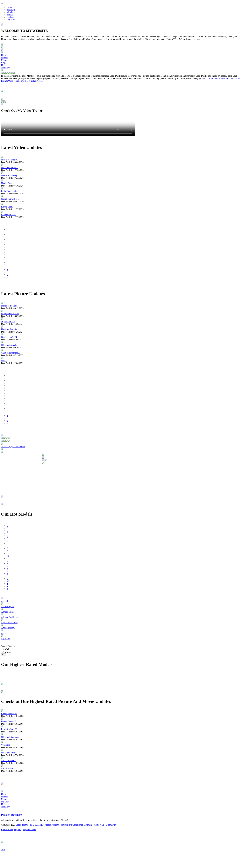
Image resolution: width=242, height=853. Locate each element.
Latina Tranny (22, 825)
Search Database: (8, 646)
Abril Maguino (7, 606)
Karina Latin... (7, 207)
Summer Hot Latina (10, 313)
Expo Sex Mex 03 (9, 729)
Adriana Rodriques (9, 617)
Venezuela (5, 745)
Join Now (11, 19)
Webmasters (111, 825)
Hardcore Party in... (9, 329)
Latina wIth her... (8, 214)
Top (3, 849)
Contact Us (99, 825)
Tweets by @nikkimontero (13, 446)
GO (3, 655)
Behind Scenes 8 (8, 721)
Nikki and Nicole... (9, 167)
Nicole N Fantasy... (9, 160)
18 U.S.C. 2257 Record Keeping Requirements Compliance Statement (61, 825)
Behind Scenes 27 (9, 713)
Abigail (4, 601)
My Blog (11, 9)
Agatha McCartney (9, 622)
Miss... (4, 360)
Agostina (5, 633)
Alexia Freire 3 (7, 768)
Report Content (29, 829)
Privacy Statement (11, 814)
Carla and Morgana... (10, 353)
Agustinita (5, 638)
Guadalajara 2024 (9, 337)
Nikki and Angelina (9, 345)
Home (9, 7)
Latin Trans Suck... (9, 191)
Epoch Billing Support (11, 829)
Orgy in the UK (8, 321)
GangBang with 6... (10, 199)
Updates (10, 17)
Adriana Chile (7, 612)
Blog (3, 62)
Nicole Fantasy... (8, 183)
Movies (7, 652)
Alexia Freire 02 (8, 760)
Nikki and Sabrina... (10, 737)
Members (11, 12)
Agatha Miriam (8, 628)
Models (10, 14)
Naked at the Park (9, 306)
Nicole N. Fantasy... (10, 175)
